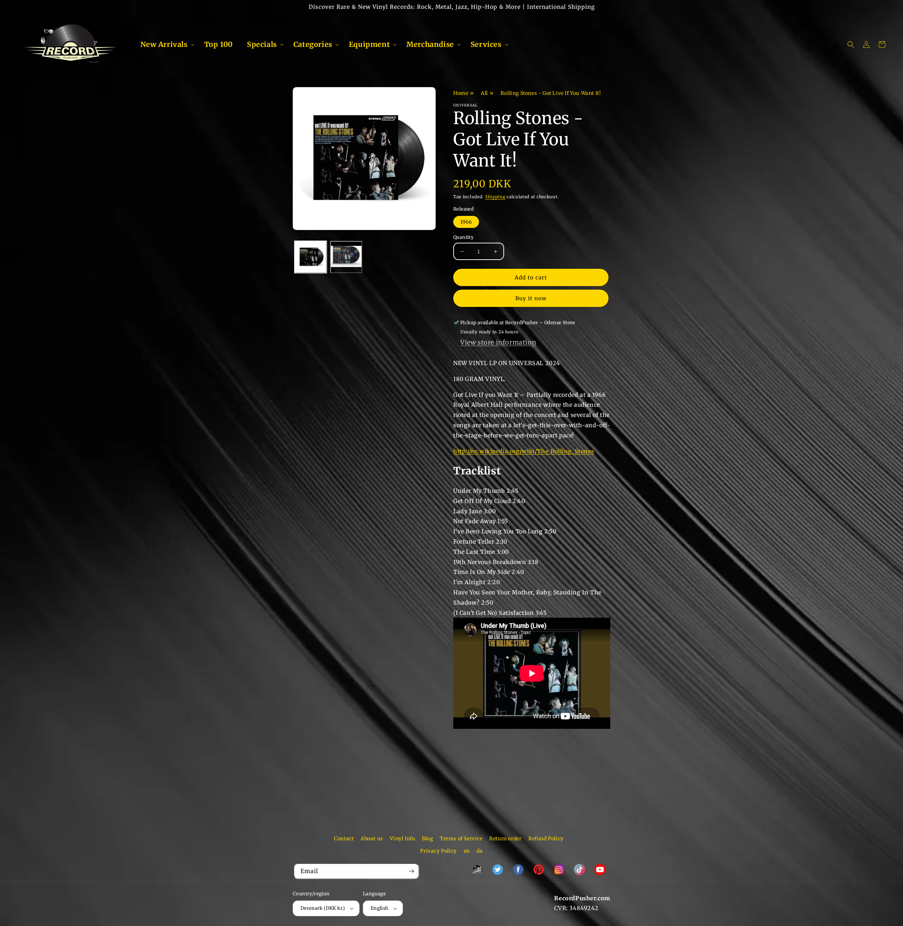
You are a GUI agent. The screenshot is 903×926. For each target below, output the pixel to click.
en (467, 851)
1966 (466, 222)
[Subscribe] (411, 871)
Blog (427, 838)
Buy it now (531, 298)
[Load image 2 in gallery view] (346, 257)
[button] (165, 44)
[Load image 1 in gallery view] (311, 257)
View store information (498, 342)
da (480, 851)
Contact (343, 838)
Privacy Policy (438, 851)
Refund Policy (546, 838)
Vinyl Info (402, 838)
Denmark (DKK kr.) (323, 908)
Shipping (495, 196)
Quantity (463, 237)
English (380, 908)
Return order (505, 838)
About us (371, 838)
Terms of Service (461, 838)
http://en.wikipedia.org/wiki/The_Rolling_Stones (523, 451)
